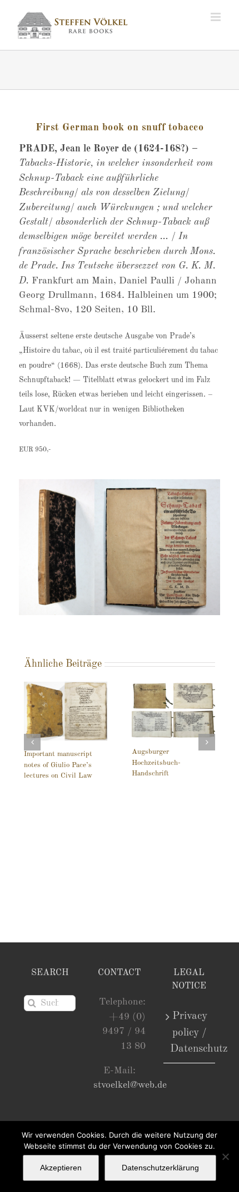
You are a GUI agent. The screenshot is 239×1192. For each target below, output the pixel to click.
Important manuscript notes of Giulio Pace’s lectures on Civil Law (58, 764)
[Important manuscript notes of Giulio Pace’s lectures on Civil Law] (65, 711)
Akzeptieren (61, 1167)
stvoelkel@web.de (130, 1085)
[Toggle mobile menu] (216, 17)
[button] (32, 742)
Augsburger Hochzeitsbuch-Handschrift (156, 762)
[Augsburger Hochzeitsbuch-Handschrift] (173, 710)
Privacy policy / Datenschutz (190, 1032)
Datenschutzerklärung (160, 1167)
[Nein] (225, 1156)
